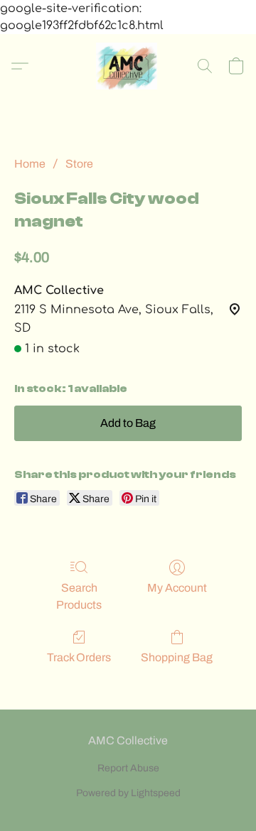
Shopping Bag (177, 657)
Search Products (79, 596)
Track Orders (79, 657)
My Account (177, 588)
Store (79, 164)
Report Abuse (128, 768)
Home (30, 164)
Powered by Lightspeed (128, 793)
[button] (128, 66)
